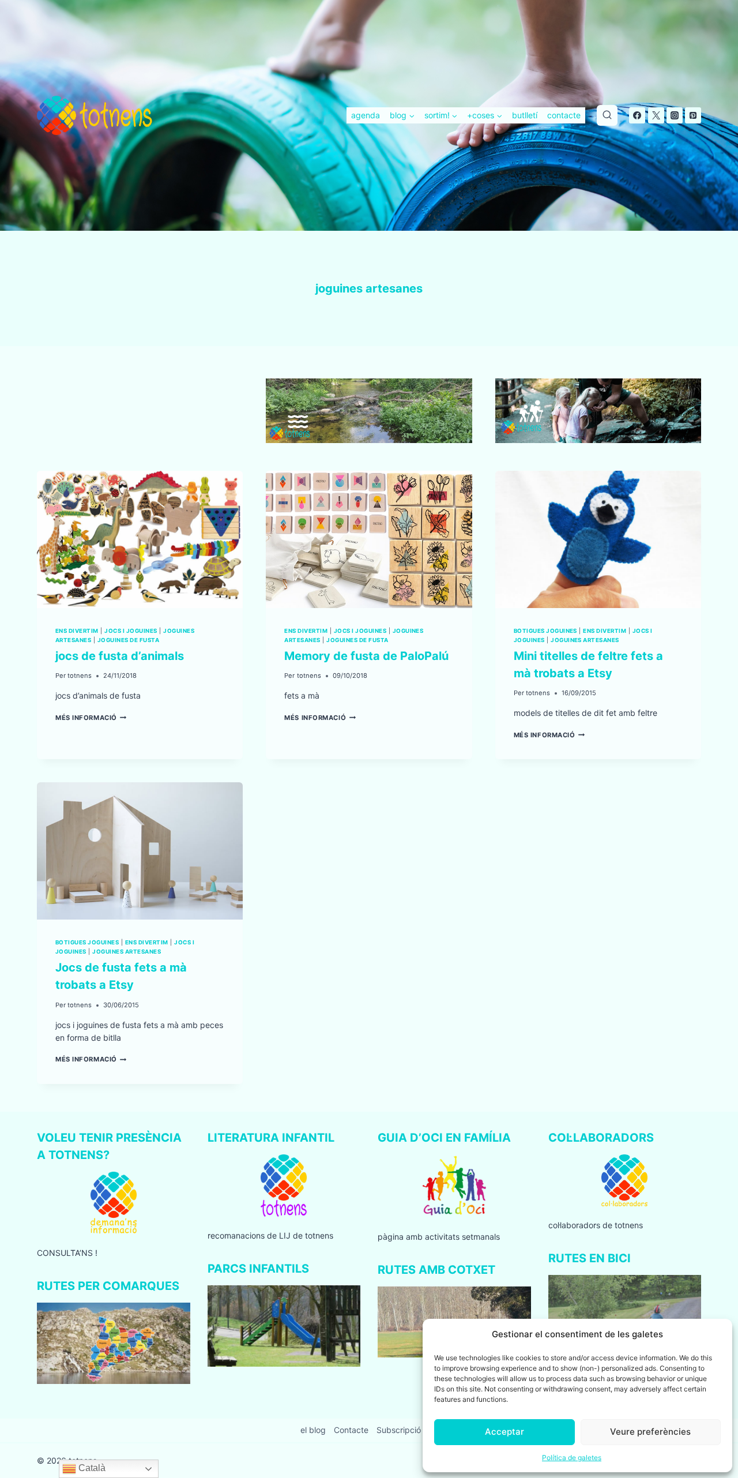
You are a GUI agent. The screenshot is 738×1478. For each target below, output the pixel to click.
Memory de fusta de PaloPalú (366, 656)
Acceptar (504, 1431)
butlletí (524, 115)
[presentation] (140, 539)
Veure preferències (650, 1431)
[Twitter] (656, 115)
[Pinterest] (693, 115)
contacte (564, 115)
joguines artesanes (585, 640)
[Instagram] (675, 115)
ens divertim (77, 631)
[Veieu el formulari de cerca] (607, 115)
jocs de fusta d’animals (119, 656)
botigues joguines (545, 631)
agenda (365, 115)
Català (91, 1468)
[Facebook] (637, 115)
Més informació (91, 718)
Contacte (351, 1430)
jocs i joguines (130, 631)
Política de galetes (571, 1457)
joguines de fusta (128, 640)
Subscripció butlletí (412, 1430)
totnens (79, 676)
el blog (313, 1430)
